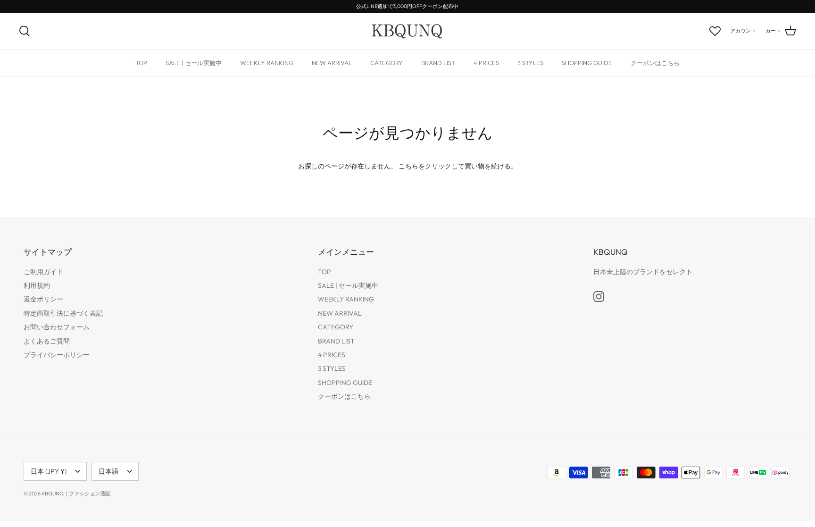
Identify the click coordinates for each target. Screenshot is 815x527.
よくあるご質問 (47, 341)
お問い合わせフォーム (57, 327)
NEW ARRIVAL (332, 63)
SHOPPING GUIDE (587, 63)
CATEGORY (386, 63)
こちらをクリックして (432, 166)
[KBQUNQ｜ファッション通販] (407, 31)
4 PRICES (486, 63)
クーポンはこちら (655, 63)
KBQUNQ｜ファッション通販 (76, 493)
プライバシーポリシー (57, 355)
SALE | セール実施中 (194, 63)
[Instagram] (598, 296)
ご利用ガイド (43, 272)
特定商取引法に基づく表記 (63, 313)
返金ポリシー (43, 299)
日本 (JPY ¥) (49, 471)
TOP (141, 63)
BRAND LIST (438, 63)
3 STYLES (530, 63)
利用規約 (37, 285)
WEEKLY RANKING (266, 63)
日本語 (108, 471)
